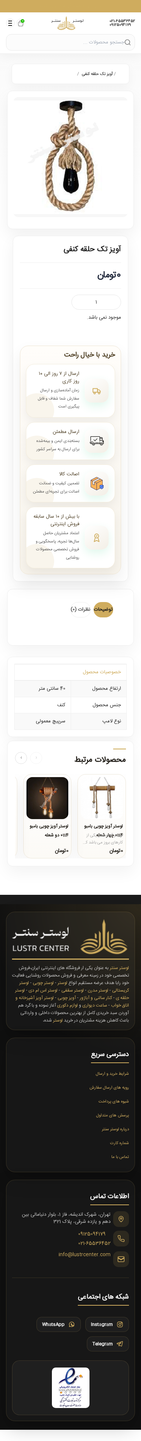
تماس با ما (120, 1157)
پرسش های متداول (112, 1115)
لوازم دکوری (67, 1005)
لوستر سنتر (119, 968)
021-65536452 (122, 21)
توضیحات (103, 609)
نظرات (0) (80, 609)
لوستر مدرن (98, 990)
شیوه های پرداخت (114, 1101)
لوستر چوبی (43, 983)
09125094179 (120, 25)
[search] (127, 42)
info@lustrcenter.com (85, 1255)
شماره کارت (119, 1143)
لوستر (62, 983)
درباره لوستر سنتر (115, 1129)
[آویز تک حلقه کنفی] (70, 157)
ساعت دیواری (94, 1005)
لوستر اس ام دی (43, 990)
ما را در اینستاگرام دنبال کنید (71, 5)
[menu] (10, 23)
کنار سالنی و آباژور (96, 998)
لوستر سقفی (72, 990)
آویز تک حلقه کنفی (97, 74)
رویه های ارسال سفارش (109, 1087)
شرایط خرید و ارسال (112, 1074)
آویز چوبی (67, 998)
